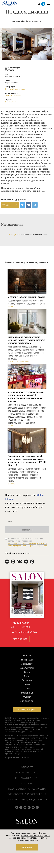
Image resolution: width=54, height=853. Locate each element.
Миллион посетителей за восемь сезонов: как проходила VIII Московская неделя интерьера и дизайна (25, 396)
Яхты (27, 684)
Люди (27, 676)
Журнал (27, 697)
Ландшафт (27, 663)
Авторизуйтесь (14, 235)
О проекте (27, 767)
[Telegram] (35, 205)
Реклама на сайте (27, 772)
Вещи (27, 672)
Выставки (27, 680)
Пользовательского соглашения (22, 543)
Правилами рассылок (38, 546)
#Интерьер (12, 362)
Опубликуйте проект (27, 709)
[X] (22, 205)
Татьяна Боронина (13, 95)
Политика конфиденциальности (27, 799)
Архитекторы (27, 668)
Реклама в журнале (27, 778)
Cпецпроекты (27, 701)
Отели (27, 688)
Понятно (27, 847)
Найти (38, 4)
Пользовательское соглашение (27, 794)
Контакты (27, 783)
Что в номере (20, 639)
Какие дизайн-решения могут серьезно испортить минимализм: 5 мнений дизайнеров (26, 339)
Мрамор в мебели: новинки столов (26, 296)
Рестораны (27, 692)
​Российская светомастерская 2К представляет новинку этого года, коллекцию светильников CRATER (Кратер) (27, 460)
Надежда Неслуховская (15, 89)
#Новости (11, 307)
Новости (27, 655)
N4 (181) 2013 (10, 102)
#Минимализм (23, 362)
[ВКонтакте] (28, 205)
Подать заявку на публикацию (27, 788)
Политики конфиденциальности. (32, 839)
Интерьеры (27, 659)
